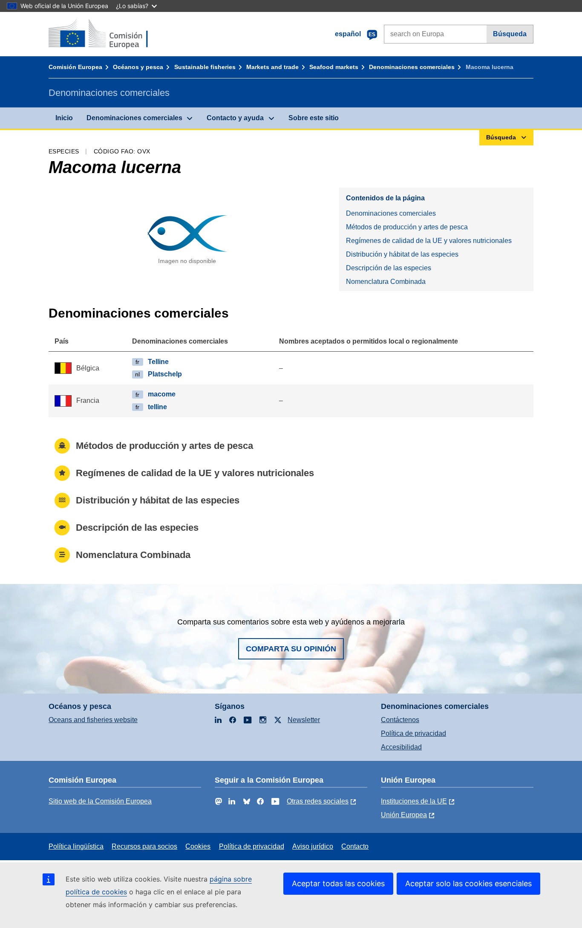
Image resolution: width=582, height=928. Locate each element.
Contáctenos (400, 719)
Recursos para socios (144, 846)
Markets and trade (272, 67)
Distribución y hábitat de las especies (402, 254)
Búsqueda (510, 34)
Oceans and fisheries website (93, 719)
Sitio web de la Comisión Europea (100, 801)
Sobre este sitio (313, 117)
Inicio (64, 117)
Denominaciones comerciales (412, 67)
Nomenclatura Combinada (386, 281)
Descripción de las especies (388, 268)
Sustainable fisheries (205, 67)
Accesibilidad (401, 747)
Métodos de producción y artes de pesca (407, 227)
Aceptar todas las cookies (338, 883)
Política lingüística (76, 846)
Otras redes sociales (318, 801)
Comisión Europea (75, 67)
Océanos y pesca (138, 67)
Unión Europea (404, 814)
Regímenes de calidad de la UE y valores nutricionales (429, 240)
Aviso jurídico (312, 846)
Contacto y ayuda (235, 117)
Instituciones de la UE (414, 801)
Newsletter (304, 719)
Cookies (197, 846)
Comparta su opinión (291, 649)
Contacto (355, 846)
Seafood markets (333, 67)
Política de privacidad (413, 733)
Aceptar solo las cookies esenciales (468, 883)
